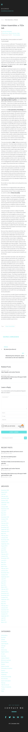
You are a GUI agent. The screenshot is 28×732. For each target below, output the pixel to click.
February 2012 (4, 605)
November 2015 (5, 539)
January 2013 (4, 591)
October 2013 (4, 574)
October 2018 (4, 519)
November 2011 (5, 612)
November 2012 (5, 595)
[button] (2, 4)
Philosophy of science (6, 668)
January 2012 (4, 607)
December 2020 (5, 498)
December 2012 (5, 593)
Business (3, 637)
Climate (3, 639)
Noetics (3, 664)
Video (18, 33)
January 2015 (4, 556)
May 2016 (3, 533)
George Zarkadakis (7, 31)
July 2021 (3, 494)
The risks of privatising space (8, 456)
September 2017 (5, 529)
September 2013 (5, 576)
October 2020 (4, 500)
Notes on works (5, 666)
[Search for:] (12, 438)
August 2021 (4, 492)
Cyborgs (3, 645)
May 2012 (3, 603)
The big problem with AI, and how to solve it (12, 451)
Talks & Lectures (12, 33)
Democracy (5, 33)
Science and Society (6, 676)
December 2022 (5, 490)
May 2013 (3, 583)
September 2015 (5, 544)
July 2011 (3, 618)
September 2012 (5, 599)
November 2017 (5, 527)
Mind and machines (6, 660)
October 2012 (4, 597)
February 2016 (4, 535)
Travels (3, 689)
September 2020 (5, 502)
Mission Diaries (5, 662)
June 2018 (3, 521)
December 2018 (5, 517)
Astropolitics (4, 635)
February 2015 (4, 554)
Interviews (3, 656)
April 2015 (3, 550)
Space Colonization (6, 680)
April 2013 (3, 585)
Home (2, 19)
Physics (3, 670)
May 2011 (3, 620)
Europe (3, 654)
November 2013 (5, 572)
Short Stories (4, 678)
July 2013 (3, 579)
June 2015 (3, 548)
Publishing (3, 674)
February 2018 (4, 523)
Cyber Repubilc (4, 643)
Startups (3, 682)
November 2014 (5, 558)
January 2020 (4, 506)
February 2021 (4, 496)
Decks (2, 647)
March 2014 (4, 566)
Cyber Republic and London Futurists (10, 372)
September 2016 (5, 531)
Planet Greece (4, 672)
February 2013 (4, 589)
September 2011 (5, 616)
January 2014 (4, 570)
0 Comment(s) (16, 35)
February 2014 (4, 568)
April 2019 (3, 515)
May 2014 (3, 562)
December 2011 (5, 609)
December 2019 (5, 508)
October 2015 (4, 541)
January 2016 (4, 537)
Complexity (4, 641)
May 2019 (3, 513)
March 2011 (4, 622)
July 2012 (3, 601)
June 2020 (3, 504)
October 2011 (4, 614)
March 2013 (4, 587)
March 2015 (4, 552)
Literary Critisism (5, 658)
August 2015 (4, 546)
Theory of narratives (6, 687)
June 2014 (3, 560)
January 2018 (4, 525)
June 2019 (3, 510)
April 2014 (3, 564)
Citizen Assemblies (10, 326)
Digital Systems (5, 652)
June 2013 (3, 581)
